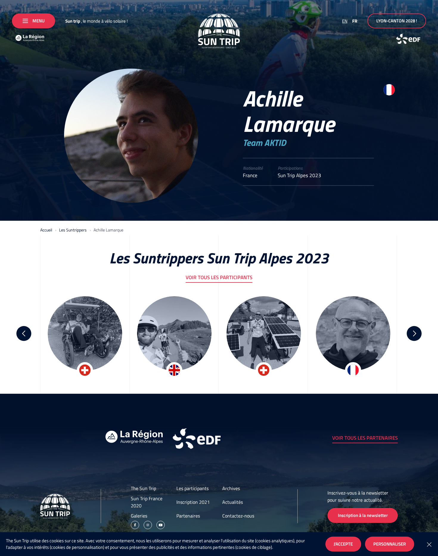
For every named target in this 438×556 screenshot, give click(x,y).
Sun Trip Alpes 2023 (299, 175)
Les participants (192, 488)
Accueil (46, 230)
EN (344, 21)
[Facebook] (135, 525)
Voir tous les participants (219, 277)
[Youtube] (160, 525)
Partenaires (188, 515)
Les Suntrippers (73, 230)
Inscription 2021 (193, 502)
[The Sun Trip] (219, 31)
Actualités (232, 502)
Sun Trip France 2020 (146, 502)
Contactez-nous (238, 515)
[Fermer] (429, 544)
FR (354, 21)
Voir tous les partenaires (365, 438)
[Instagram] (148, 525)
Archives (231, 488)
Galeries (139, 515)
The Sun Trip (143, 488)
